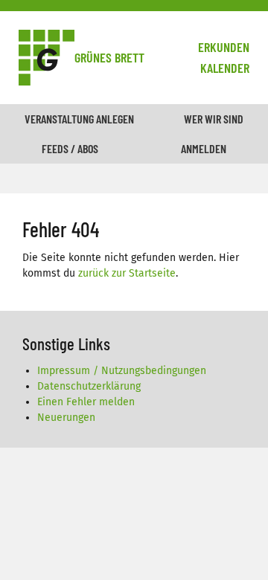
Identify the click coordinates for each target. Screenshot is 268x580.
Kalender (224, 67)
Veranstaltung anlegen (79, 119)
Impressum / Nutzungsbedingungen (121, 370)
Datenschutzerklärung (89, 386)
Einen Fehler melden (86, 402)
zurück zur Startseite (127, 273)
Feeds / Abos (70, 148)
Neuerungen (66, 417)
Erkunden (223, 47)
